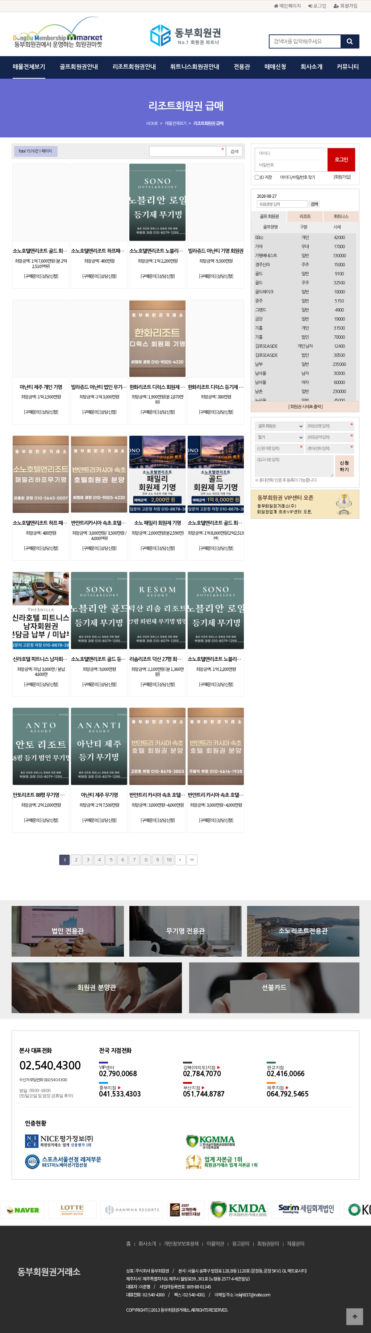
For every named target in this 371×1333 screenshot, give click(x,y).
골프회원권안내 (79, 67)
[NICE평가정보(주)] (105, 1144)
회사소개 (311, 67)
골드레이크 (264, 292)
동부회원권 (186, 36)
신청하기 (344, 466)
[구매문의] (32, 276)
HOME (152, 123)
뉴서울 (260, 400)
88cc (259, 237)
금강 (258, 319)
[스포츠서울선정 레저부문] (105, 1164)
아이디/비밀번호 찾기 (297, 177)
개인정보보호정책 (181, 1243)
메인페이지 (289, 5)
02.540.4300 (49, 1065)
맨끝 (192, 859)
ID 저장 (266, 177)
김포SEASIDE (266, 346)
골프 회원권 (269, 216)
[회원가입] (341, 177)
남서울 (260, 373)
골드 (258, 274)
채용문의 (295, 1243)
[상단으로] (355, 1317)
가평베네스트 (266, 256)
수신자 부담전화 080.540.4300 (43, 1080)
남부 (258, 364)
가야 (258, 247)
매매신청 (275, 67)
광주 (258, 301)
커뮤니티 (348, 67)
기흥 (258, 328)
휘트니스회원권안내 (194, 67)
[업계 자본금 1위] (266, 1164)
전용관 (242, 67)
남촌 (258, 391)
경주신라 (262, 265)
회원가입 (348, 5)
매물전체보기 (29, 67)
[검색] (350, 41)
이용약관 (215, 1243)
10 (168, 859)
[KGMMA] (266, 1144)
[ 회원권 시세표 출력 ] (305, 407)
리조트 (305, 216)
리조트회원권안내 (134, 67)
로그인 (319, 5)
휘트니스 (341, 216)
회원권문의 (268, 1243)
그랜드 (260, 310)
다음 (180, 859)
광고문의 (240, 1243)
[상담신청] (49, 276)
